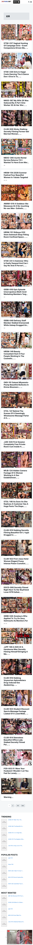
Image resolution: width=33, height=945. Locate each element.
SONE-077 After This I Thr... (15, 819)
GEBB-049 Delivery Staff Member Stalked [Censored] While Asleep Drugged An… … (16, 324)
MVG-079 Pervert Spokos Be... (16, 877)
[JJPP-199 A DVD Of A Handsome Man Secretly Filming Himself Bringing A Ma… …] (16, 636)
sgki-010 (10, 908)
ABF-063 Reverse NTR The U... (16, 896)
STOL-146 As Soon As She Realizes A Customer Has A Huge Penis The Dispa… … (16, 503)
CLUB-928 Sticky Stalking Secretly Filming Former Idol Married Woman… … (16, 131)
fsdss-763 (10, 864)
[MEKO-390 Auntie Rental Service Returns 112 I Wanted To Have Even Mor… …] (16, 147)
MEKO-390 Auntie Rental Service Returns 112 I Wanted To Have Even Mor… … (16, 161)
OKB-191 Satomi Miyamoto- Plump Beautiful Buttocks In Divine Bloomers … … (16, 384)
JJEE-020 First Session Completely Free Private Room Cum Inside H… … (14, 444)
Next (23, 805)
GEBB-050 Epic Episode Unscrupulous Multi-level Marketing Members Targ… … (16, 293)
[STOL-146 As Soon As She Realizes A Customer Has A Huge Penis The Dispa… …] (16, 491)
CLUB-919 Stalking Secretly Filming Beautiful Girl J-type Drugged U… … (16, 532)
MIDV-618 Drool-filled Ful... (15, 915)
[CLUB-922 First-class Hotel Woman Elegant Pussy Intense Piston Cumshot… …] (16, 548)
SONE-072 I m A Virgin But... (15, 832)
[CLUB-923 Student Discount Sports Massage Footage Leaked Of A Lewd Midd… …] (16, 698)
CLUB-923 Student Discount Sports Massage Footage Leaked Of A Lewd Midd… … (16, 711)
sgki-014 (10, 858)
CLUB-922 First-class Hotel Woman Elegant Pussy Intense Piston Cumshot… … (16, 561)
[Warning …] (16, 786)
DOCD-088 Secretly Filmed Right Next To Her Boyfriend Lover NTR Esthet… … (16, 589)
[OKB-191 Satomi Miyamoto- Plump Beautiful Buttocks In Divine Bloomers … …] (16, 371)
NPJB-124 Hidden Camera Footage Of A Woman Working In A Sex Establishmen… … (15, 474)
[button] (15, 1)
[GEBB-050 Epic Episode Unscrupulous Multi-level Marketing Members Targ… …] (16, 278)
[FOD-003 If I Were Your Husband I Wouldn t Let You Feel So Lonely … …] (16, 758)
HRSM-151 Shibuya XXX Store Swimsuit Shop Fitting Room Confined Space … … (16, 234)
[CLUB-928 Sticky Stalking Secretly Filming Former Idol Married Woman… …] (16, 118)
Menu (31, 2)
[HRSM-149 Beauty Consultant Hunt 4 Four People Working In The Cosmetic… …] (16, 340)
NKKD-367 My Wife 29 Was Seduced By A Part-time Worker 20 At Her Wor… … (16, 102)
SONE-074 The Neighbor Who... (16, 839)
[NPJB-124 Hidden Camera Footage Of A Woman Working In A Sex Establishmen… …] (16, 460)
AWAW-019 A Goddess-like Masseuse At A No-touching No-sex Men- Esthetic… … (16, 206)
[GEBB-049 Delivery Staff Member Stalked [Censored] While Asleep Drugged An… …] (16, 309)
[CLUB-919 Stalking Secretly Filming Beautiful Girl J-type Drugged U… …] (16, 519)
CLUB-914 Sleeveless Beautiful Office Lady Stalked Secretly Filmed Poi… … (14, 741)
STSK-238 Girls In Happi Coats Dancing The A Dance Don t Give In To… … (16, 74)
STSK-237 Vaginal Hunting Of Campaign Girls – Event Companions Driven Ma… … (16, 45)
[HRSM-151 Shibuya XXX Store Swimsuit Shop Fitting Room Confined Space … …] (16, 221)
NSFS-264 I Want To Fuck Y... (15, 870)
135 (18, 805)
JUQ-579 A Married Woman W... (16, 921)
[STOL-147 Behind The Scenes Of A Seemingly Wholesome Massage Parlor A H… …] (16, 400)
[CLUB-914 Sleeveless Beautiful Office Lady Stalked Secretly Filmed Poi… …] (16, 727)
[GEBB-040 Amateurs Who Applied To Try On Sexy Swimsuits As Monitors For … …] (16, 605)
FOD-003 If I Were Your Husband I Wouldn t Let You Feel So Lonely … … (16, 770)
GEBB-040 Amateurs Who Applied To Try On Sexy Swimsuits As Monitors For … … (16, 619)
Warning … (8, 797)
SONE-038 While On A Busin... (15, 902)
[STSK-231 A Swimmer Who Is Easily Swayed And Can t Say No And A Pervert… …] (16, 250)
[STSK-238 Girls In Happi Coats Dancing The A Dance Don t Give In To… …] (16, 61)
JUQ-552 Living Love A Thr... (15, 845)
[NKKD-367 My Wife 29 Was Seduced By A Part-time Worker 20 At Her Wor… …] (16, 89)
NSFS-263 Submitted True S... (15, 883)
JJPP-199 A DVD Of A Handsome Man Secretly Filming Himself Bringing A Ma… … (16, 650)
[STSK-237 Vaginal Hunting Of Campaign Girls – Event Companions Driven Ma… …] (16, 32)
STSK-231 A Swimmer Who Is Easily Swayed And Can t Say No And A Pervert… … (16, 263)
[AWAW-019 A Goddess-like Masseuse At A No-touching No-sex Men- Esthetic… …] (16, 193)
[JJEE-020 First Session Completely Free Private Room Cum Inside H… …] (16, 431)
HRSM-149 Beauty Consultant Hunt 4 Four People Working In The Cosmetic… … (14, 355)
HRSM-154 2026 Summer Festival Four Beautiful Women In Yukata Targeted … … (16, 176)
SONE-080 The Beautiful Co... (15, 826)
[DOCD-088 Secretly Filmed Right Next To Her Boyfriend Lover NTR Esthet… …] (16, 576)
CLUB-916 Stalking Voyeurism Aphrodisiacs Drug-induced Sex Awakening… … (15, 681)
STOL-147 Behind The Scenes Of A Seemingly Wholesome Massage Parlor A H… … (16, 414)
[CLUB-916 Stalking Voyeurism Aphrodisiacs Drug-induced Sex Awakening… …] (16, 667)
